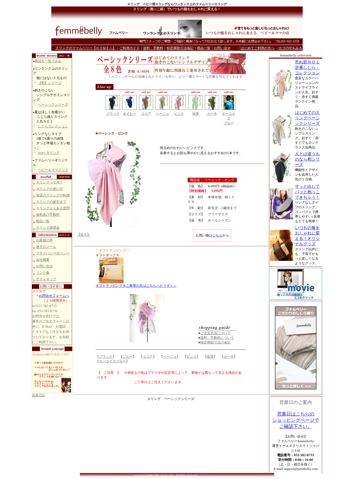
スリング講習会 (48, 228)
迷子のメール (46, 247)
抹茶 (195, 114)
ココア (146, 114)
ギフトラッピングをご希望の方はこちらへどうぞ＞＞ (136, 286)
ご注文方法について (215, 333)
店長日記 (38, 395)
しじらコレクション (53, 126)
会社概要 (42, 260)
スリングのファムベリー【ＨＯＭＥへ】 (85, 48)
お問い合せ (222, 48)
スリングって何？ (49, 182)
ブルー (128, 357)
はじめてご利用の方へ (257, 48)
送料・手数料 (153, 48)
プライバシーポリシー (53, 253)
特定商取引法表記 (180, 48)
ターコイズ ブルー (228, 118)
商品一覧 (203, 48)
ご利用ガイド (129, 48)
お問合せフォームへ (54, 296)
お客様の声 (44, 240)
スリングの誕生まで (51, 202)
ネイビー (129, 114)
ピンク (179, 114)
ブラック (113, 114)
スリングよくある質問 (53, 208)
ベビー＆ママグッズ (53, 170)
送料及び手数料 (48, 215)
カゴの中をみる (290, 48)
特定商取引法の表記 (215, 342)
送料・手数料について (217, 338)
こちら (217, 235)
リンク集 (42, 273)
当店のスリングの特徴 (53, 195)
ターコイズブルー (112, 361)
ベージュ (162, 114)
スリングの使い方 (49, 189)
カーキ (212, 114)
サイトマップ (46, 279)
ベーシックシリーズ (53, 104)
